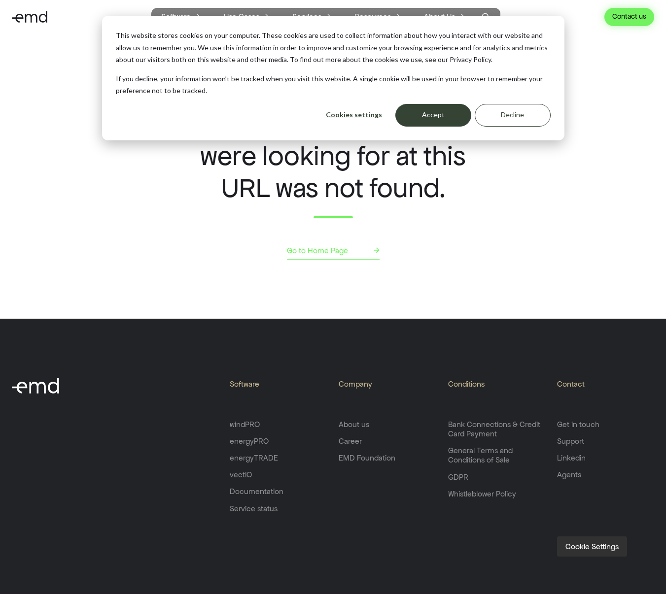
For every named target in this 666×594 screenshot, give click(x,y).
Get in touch (578, 424)
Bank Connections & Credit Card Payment (494, 429)
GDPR (458, 477)
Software (244, 384)
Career (350, 441)
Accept (433, 114)
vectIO (241, 474)
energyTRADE (254, 457)
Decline (512, 114)
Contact (571, 384)
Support (570, 441)
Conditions (466, 384)
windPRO (245, 424)
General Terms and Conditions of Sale (480, 455)
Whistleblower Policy (482, 493)
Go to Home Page (317, 250)
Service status (254, 508)
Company (355, 384)
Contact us (629, 16)
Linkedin (571, 457)
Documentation (256, 491)
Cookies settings (354, 114)
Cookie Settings (592, 546)
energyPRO (249, 441)
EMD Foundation (367, 457)
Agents (569, 474)
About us (354, 424)
